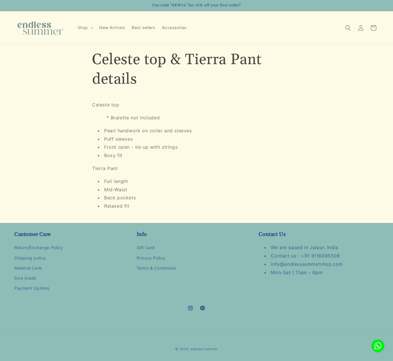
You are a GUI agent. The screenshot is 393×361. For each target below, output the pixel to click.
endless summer (204, 349)
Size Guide (25, 278)
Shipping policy (30, 257)
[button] (85, 28)
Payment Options (31, 288)
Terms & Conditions (156, 268)
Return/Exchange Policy (38, 247)
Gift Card (146, 247)
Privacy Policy (151, 257)
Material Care (28, 268)
